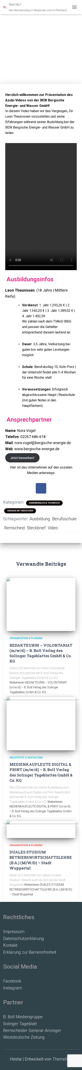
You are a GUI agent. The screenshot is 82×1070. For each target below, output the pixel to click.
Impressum (13, 931)
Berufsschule (64, 518)
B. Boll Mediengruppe (23, 1016)
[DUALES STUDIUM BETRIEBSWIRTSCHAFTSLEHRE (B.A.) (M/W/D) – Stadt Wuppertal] (41, 828)
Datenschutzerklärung (23, 938)
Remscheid (14, 527)
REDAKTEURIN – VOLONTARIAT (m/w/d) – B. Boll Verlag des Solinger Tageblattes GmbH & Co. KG (40, 653)
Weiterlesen (38, 687)
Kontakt (10, 945)
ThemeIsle (62, 1059)
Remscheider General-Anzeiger (32, 1030)
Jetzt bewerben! (22, 458)
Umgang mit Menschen (20, 511)
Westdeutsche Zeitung (24, 1037)
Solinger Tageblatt (20, 1023)
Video (53, 527)
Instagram (12, 987)
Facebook (12, 981)
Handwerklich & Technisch (44, 503)
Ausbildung (39, 518)
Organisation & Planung (25, 638)
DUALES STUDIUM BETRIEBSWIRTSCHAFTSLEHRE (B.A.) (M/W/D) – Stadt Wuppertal (40, 860)
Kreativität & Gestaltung (26, 757)
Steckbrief (36, 527)
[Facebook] (41, 488)
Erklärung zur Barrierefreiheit (29, 952)
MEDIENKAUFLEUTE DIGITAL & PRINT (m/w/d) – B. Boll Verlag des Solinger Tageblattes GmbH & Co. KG (41, 772)
